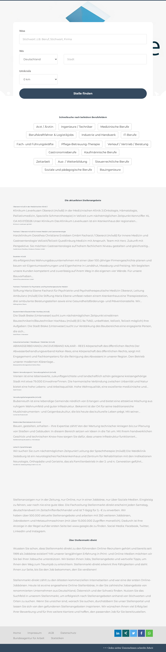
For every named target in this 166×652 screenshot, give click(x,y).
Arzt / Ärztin (44, 127)
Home (17, 632)
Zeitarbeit (43, 161)
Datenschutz (68, 632)
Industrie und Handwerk (99, 135)
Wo (21, 51)
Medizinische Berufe (114, 127)
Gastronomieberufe (62, 152)
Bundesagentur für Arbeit (28, 638)
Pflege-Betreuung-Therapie (80, 144)
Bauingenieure (110, 170)
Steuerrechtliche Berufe (112, 161)
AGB (51, 632)
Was (22, 30)
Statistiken (57, 638)
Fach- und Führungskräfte (35, 144)
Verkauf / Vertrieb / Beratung (128, 144)
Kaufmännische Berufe (100, 152)
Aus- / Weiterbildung (72, 161)
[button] (117, 633)
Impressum (35, 632)
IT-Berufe (129, 135)
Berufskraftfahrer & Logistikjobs (51, 135)
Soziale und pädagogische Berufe (68, 170)
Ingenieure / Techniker (77, 127)
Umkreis (25, 71)
